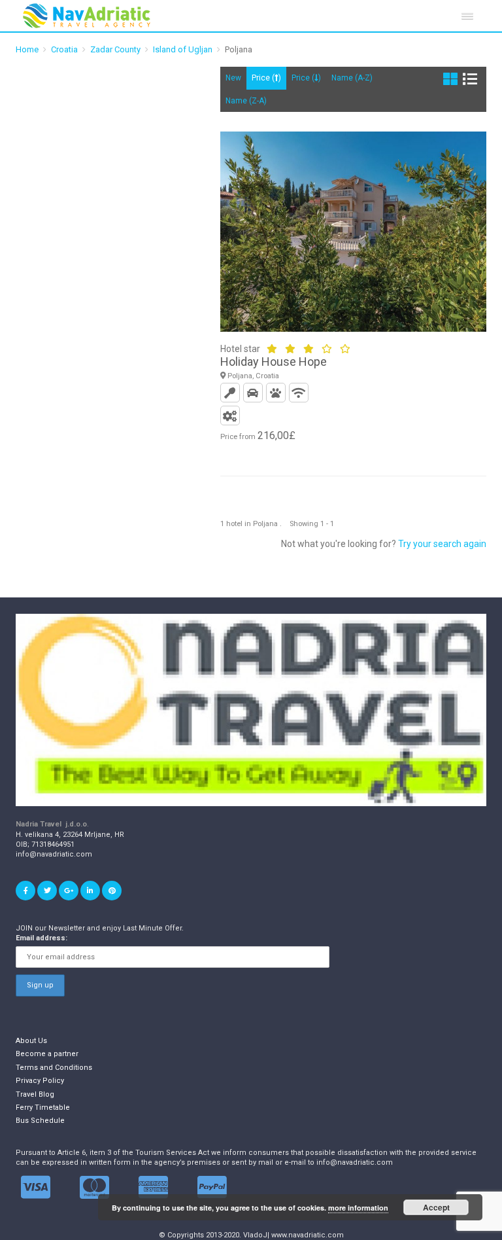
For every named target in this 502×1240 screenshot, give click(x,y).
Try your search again (442, 544)
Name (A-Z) (352, 77)
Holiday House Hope (273, 361)
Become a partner (47, 1054)
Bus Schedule (40, 1120)
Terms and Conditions (54, 1067)
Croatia (64, 49)
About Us (31, 1040)
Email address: (41, 938)
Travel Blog (35, 1094)
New (233, 77)
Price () (266, 77)
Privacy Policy (40, 1080)
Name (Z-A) (246, 100)
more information (358, 1208)
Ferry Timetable (43, 1107)
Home (27, 49)
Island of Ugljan (182, 49)
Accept (436, 1207)
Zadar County (115, 49)
